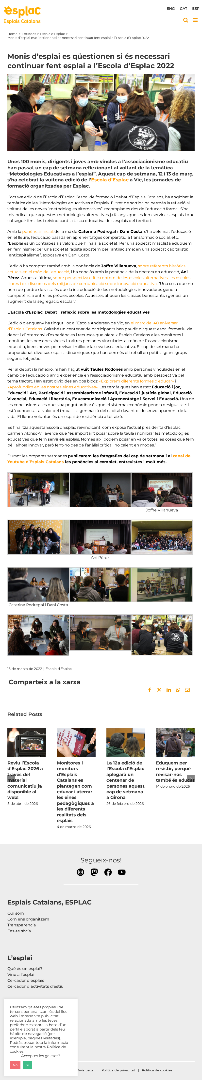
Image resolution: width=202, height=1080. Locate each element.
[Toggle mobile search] (185, 20)
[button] (11, 778)
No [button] (15, 1065)
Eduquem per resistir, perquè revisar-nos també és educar (175, 742)
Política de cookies (157, 1070)
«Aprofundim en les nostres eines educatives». (53, 387)
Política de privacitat (118, 1070)
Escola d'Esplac (59, 669)
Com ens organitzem (28, 919)
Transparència (21, 925)
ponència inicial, (37, 231)
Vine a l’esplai (20, 974)
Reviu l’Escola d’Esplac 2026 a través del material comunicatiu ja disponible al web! (26, 742)
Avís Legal (86, 1070)
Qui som (15, 913)
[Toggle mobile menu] (195, 20)
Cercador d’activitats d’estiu (35, 986)
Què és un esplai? (24, 968)
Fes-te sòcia (19, 931)
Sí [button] (27, 1065)
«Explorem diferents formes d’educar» (136, 381)
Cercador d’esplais (25, 980)
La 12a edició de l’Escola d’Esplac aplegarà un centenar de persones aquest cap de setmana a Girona (125, 742)
